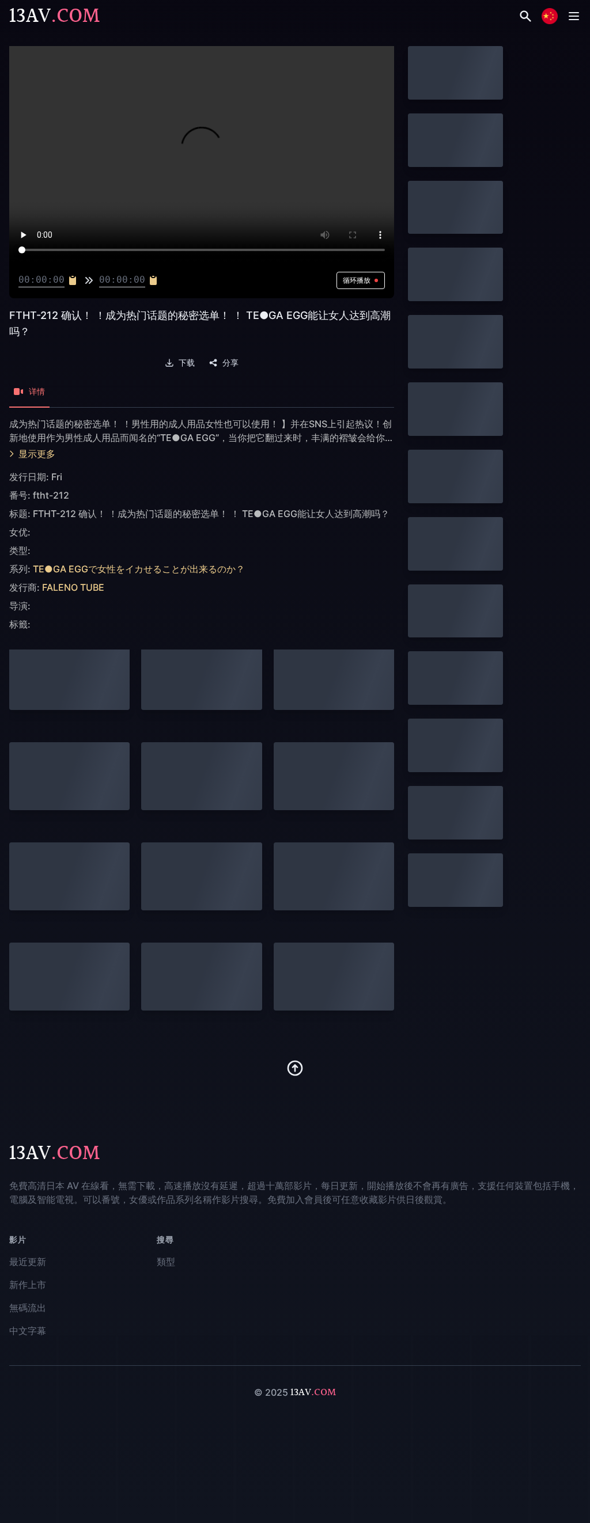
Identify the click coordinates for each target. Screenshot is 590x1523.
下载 (187, 362)
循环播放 (356, 280)
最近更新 (27, 1261)
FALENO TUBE (73, 587)
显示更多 (36, 453)
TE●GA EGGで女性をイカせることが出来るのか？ (139, 569)
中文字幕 (27, 1330)
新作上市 (27, 1284)
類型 (166, 1261)
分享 (230, 362)
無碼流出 (27, 1307)
